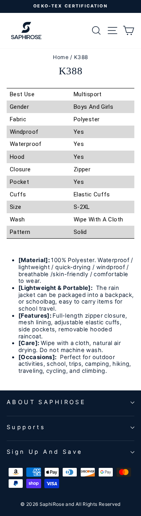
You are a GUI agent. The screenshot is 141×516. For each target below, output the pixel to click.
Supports (26, 427)
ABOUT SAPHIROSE (46, 402)
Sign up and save (45, 451)
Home (60, 57)
